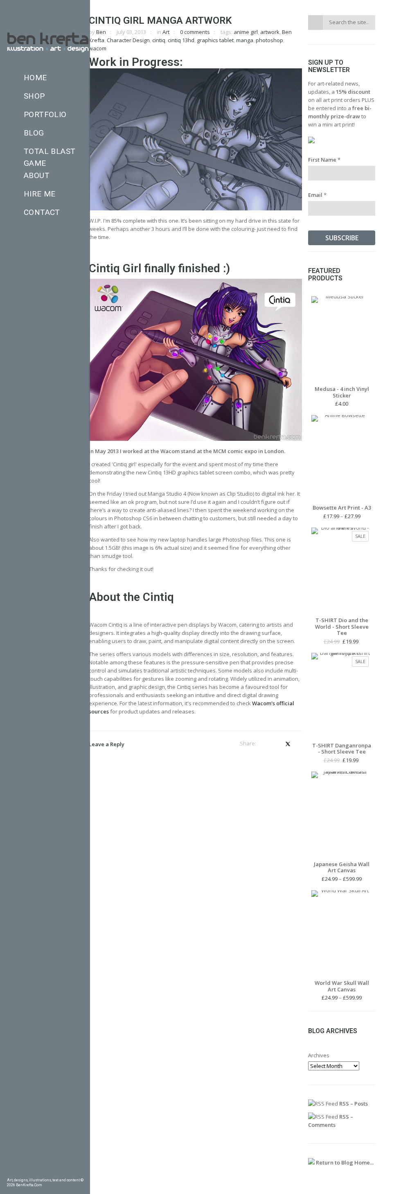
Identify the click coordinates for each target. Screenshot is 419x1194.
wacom (97, 48)
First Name (324, 159)
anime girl (246, 32)
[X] (57, 1171)
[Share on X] (287, 743)
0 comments (195, 32)
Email (317, 195)
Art (165, 32)
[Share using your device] (299, 743)
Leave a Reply (106, 744)
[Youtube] (68, 1171)
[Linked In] (80, 1171)
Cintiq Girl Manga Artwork (160, 20)
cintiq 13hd (181, 40)
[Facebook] (10, 1171)
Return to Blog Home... (344, 1162)
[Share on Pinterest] (275, 743)
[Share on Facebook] (264, 743)
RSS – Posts (353, 1103)
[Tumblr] (33, 1171)
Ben (101, 32)
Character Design (128, 40)
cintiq (158, 40)
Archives (318, 1055)
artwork (269, 32)
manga (244, 40)
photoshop (269, 40)
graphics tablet (215, 40)
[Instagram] (45, 1171)
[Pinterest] (21, 1171)
